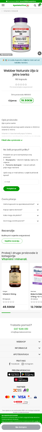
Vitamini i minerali (14, 259)
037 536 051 (21, 329)
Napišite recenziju (12, 241)
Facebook (15, 364)
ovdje (36, 421)
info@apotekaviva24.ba (21, 332)
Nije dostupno (21, 427)
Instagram (28, 364)
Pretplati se (11, 188)
